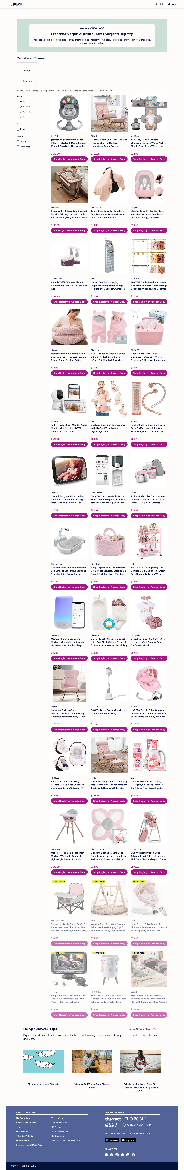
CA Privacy (56, 1127)
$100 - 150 (25, 111)
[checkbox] (18, 101)
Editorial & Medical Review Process (67, 1140)
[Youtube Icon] (127, 1154)
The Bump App (23, 1118)
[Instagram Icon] (117, 1154)
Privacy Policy (22, 1140)
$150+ (23, 116)
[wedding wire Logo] (136, 1124)
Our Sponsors (57, 1136)
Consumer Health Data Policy (29, 1145)
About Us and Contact (26, 1122)
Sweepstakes (22, 1131)
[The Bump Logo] (15, 4)
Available (24, 141)
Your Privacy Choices (60, 1122)
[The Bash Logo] (135, 1119)
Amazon (24, 129)
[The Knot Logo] (113, 1119)
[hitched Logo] (111, 1124)
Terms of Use (57, 1118)
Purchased (25, 146)
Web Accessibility (59, 1131)
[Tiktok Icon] (111, 1154)
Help (18, 1127)
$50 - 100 (25, 106)
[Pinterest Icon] (122, 1154)
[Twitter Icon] (133, 1154)
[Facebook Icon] (106, 1154)
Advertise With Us (24, 1136)
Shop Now (27, 81)
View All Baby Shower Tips (143, 1029)
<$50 (22, 101)
